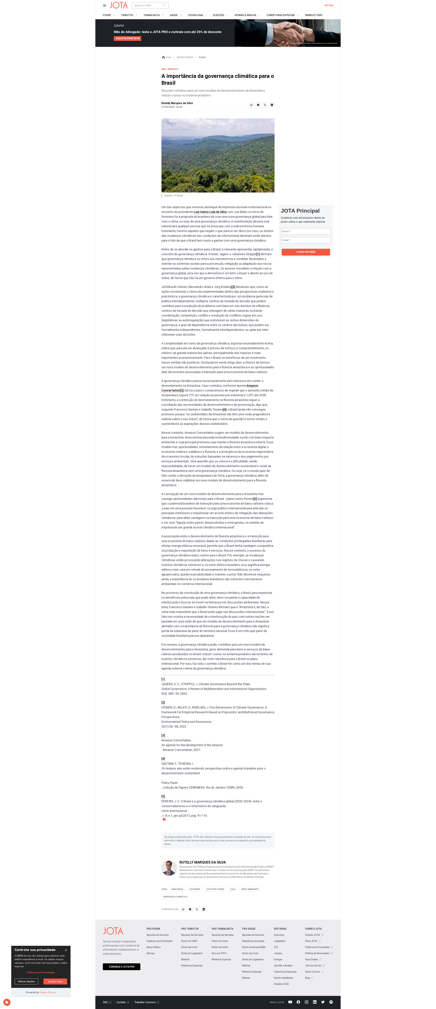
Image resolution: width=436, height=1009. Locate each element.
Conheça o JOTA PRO (122, 966)
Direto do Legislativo (192, 953)
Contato (121, 1002)
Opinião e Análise (283, 965)
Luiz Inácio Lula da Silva (210, 212)
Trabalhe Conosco (145, 1002)
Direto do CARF (189, 941)
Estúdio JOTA (312, 935)
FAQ (105, 1002)
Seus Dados (311, 959)
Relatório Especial (221, 959)
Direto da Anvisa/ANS (254, 947)
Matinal (185, 959)
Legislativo (279, 941)
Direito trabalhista (283, 977)
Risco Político (154, 947)
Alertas (150, 953)
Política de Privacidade (317, 947)
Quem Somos (312, 971)
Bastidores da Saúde (253, 941)
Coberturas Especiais (285, 971)
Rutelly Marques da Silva (177, 103)
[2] (233, 287)
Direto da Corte (189, 947)
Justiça (278, 953)
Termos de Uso (313, 965)
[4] (224, 409)
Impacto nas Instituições (160, 941)
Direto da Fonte (220, 947)
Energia (278, 959)
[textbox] (148, 5)
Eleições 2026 (281, 984)
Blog (307, 977)
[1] (258, 254)
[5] (255, 498)
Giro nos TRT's (219, 953)
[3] (181, 390)
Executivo (279, 935)
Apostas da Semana (158, 935)
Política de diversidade (317, 953)
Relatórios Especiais (192, 965)
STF (276, 947)
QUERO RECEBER (306, 252)
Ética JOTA (311, 941)
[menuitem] (109, 15)
